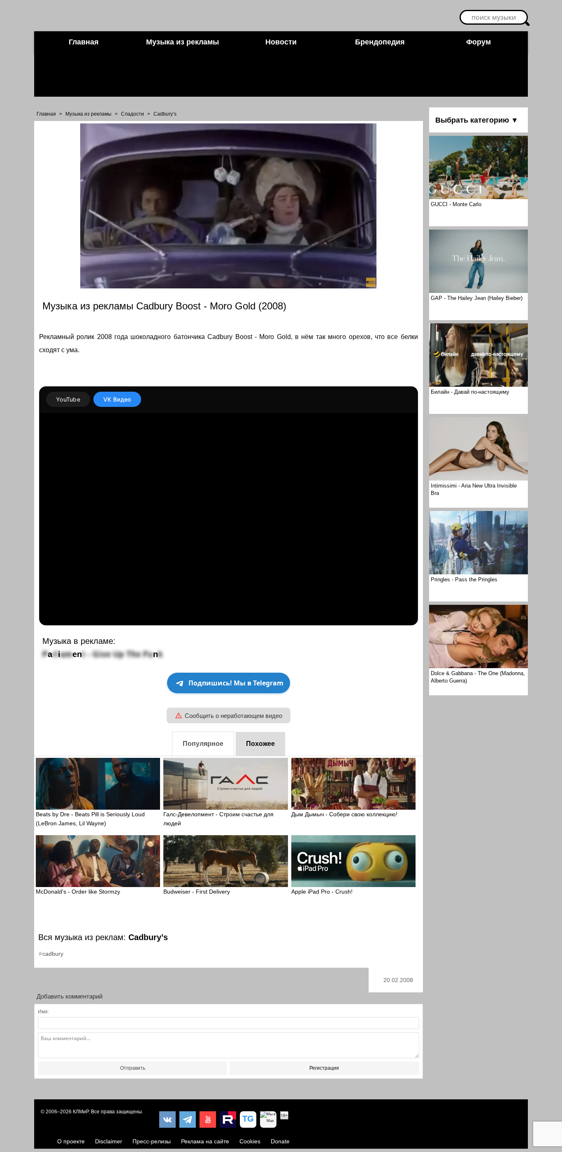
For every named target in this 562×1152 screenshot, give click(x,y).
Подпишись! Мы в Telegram (235, 682)
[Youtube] (208, 1119)
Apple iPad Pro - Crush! (322, 891)
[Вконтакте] (167, 1119)
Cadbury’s (164, 114)
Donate (280, 1141)
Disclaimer (108, 1141)
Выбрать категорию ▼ (476, 120)
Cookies (249, 1141)
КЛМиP (80, 1112)
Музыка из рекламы (182, 42)
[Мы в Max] (268, 1119)
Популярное (203, 743)
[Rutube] (228, 1119)
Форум (478, 42)
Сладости (132, 114)
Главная (84, 42)
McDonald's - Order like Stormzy (78, 891)
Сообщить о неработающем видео (233, 715)
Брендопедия (380, 42)
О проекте (71, 1141)
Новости (281, 42)
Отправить (132, 1068)
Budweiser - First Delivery (196, 891)
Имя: (43, 1012)
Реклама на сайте (205, 1141)
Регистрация (324, 1068)
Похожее (260, 743)
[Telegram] (187, 1119)
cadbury (52, 953)
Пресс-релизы (151, 1141)
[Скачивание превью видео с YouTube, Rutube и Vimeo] (248, 1119)
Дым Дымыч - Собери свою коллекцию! (344, 814)
